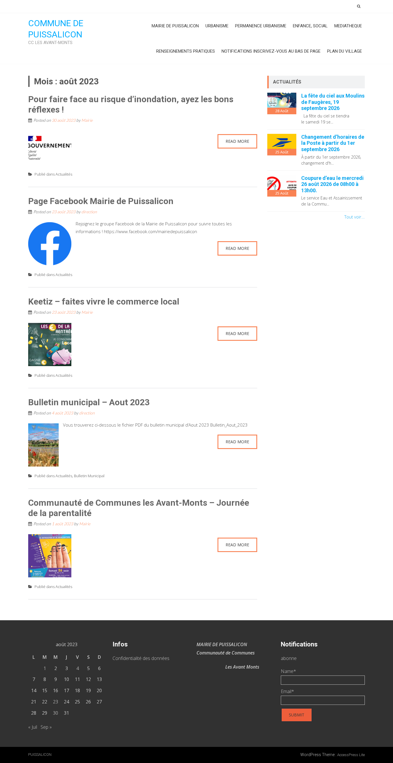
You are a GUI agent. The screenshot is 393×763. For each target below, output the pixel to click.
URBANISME (216, 25)
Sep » (46, 727)
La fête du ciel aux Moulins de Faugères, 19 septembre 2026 (333, 102)
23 (55, 702)
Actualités (64, 174)
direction (89, 211)
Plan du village (344, 51)
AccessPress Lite (351, 755)
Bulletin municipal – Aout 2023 (89, 402)
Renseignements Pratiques (185, 51)
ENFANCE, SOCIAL (310, 25)
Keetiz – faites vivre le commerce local (103, 301)
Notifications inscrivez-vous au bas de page (271, 51)
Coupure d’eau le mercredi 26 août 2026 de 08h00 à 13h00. (332, 184)
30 (55, 713)
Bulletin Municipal (89, 475)
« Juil (32, 727)
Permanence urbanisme (260, 25)
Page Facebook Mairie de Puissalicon (100, 201)
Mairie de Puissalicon (175, 25)
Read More (237, 141)
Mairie (87, 120)
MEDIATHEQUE (348, 25)
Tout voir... (354, 217)
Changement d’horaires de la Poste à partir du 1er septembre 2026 (332, 143)
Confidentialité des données (140, 658)
